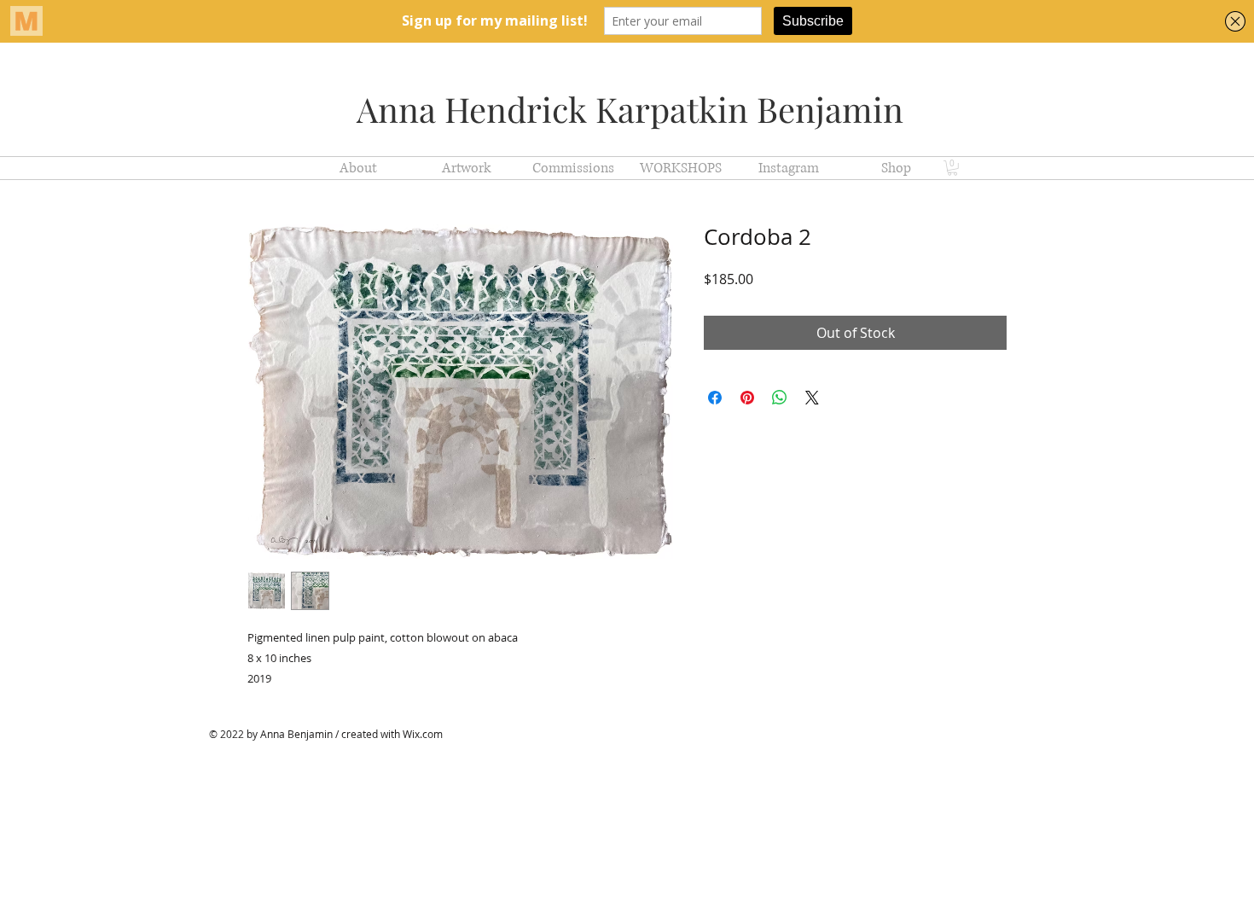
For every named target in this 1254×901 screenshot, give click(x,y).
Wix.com (423, 734)
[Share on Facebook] (715, 397)
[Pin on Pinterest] (747, 397)
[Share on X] (812, 397)
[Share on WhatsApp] (779, 397)
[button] (952, 168)
